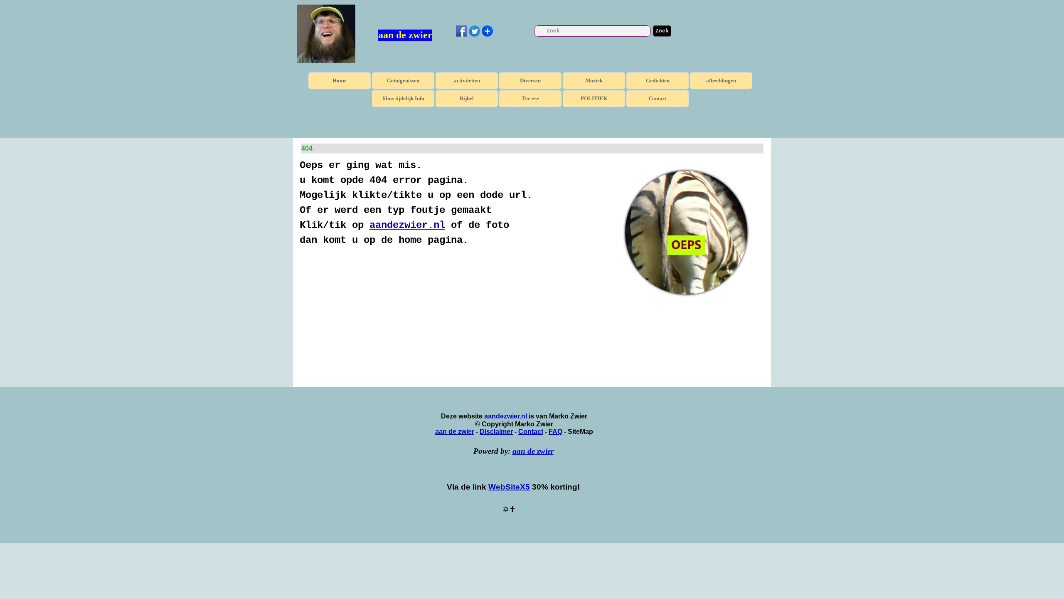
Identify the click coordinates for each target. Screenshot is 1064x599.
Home (339, 80)
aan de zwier (405, 35)
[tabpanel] (454, 203)
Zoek (662, 31)
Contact (657, 98)
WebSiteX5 (509, 487)
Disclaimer (496, 431)
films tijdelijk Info (403, 98)
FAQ (555, 431)
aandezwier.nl (407, 225)
